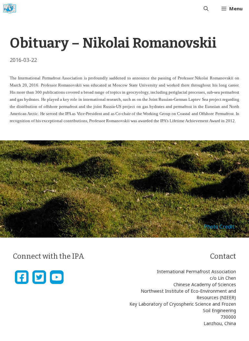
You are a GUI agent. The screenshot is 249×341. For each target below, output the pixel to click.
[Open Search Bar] (206, 8)
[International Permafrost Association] (9, 8)
